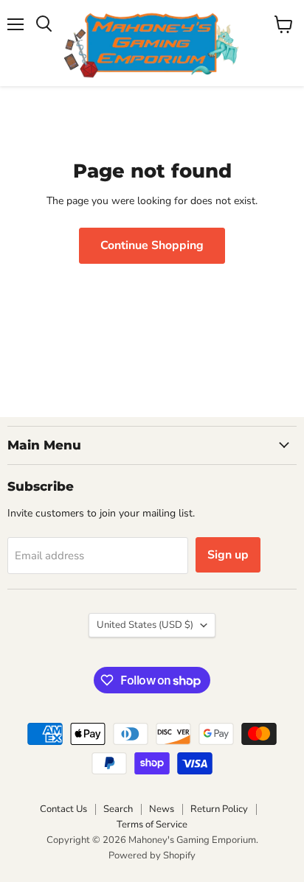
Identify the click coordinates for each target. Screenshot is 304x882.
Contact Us (63, 809)
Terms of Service (152, 824)
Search (118, 809)
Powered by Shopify (152, 855)
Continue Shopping (152, 245)
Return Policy (219, 809)
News (161, 809)
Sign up (228, 555)
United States (145, 624)
